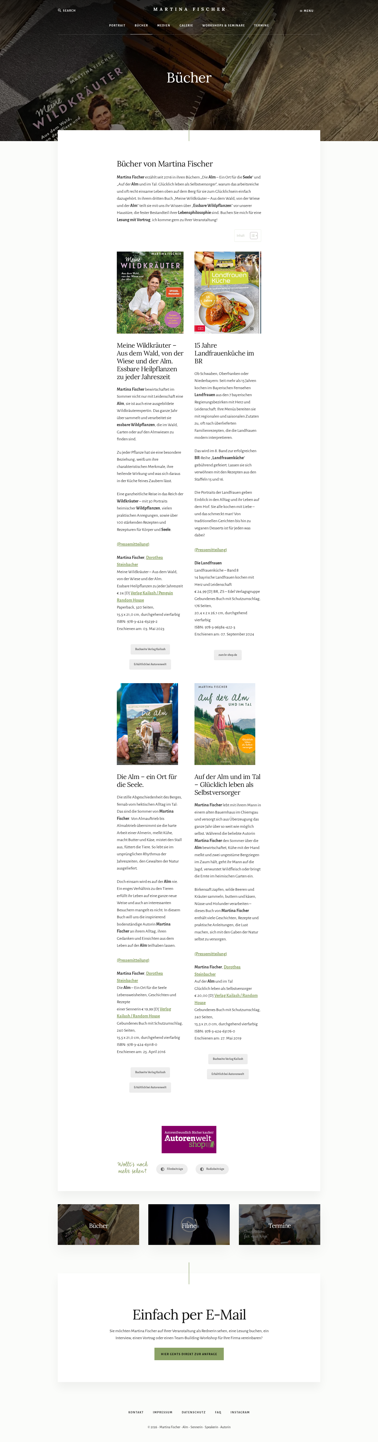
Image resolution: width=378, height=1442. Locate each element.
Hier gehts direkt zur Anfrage (189, 1354)
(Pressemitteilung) (133, 960)
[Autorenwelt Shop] (189, 1139)
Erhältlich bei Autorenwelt (150, 664)
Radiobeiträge (215, 1169)
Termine (279, 1226)
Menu (308, 10)
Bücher (98, 1226)
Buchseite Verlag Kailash (150, 649)
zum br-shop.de (228, 654)
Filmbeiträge (175, 1169)
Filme (189, 1226)
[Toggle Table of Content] (252, 235)
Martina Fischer (190, 9)
